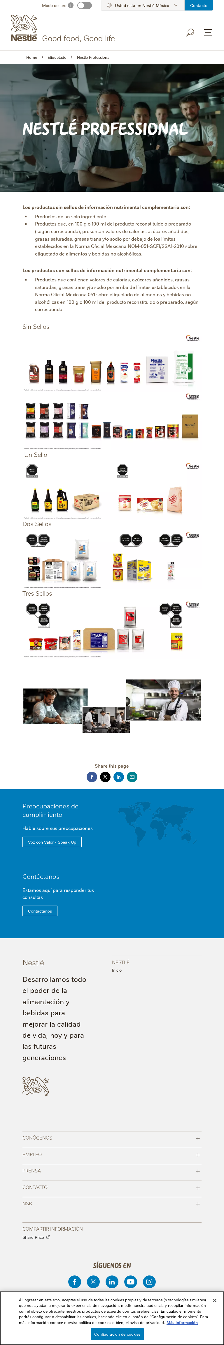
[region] (112, 1318)
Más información (182, 1322)
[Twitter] (93, 1281)
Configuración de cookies (117, 1334)
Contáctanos (41, 876)
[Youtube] (130, 1281)
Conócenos (111, 1137)
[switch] (84, 5)
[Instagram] (149, 1281)
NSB (111, 1203)
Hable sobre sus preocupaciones (58, 828)
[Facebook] (74, 1281)
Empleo (111, 1153)
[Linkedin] (112, 1281)
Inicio (117, 970)
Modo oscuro (54, 5)
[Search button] (190, 32)
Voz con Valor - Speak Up (52, 841)
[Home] (64, 28)
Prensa (111, 1170)
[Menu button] (208, 32)
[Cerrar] (214, 1300)
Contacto (198, 5)
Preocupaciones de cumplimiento (50, 809)
